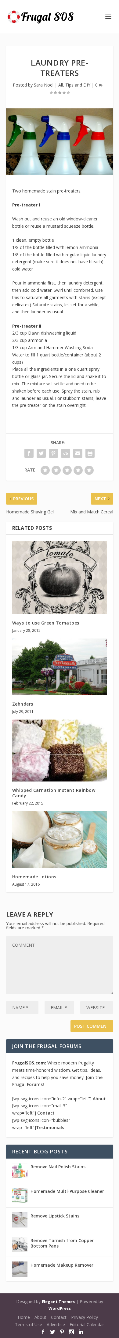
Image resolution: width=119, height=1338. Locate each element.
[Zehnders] (59, 666)
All (60, 85)
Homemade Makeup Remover (62, 1265)
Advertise (56, 1324)
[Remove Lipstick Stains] (19, 1219)
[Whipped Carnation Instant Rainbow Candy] (59, 750)
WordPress (60, 1308)
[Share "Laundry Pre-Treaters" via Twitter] (41, 453)
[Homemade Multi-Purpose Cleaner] (19, 1195)
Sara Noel (43, 85)
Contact (46, 1113)
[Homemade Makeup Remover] (19, 1269)
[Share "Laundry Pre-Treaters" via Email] (78, 453)
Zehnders (22, 704)
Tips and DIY (77, 85)
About (99, 1098)
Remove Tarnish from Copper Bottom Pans (62, 1243)
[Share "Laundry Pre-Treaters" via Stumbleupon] (66, 453)
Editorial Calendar (87, 1324)
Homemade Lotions (34, 877)
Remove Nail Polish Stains (58, 1166)
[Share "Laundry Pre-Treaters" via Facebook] (29, 453)
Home (24, 1317)
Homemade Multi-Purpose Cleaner (67, 1191)
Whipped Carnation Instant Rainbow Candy (54, 792)
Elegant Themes (58, 1301)
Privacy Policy (84, 1317)
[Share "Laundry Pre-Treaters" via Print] (90, 453)
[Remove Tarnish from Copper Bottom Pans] (19, 1244)
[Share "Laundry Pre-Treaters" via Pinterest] (53, 453)
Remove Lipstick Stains (55, 1216)
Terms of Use (28, 1324)
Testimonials (50, 1127)
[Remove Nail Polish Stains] (19, 1170)
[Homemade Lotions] (59, 839)
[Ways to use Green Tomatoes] (59, 577)
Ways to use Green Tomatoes (45, 623)
